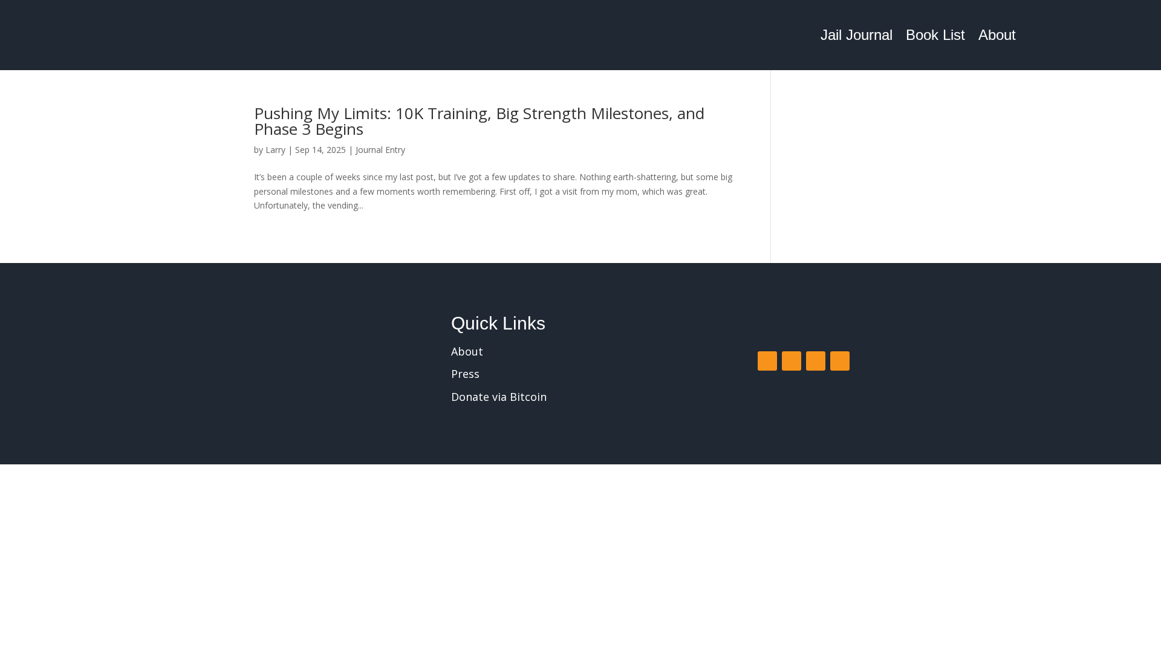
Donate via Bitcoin (499, 396)
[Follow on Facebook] (767, 361)
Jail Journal (857, 35)
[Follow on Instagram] (815, 361)
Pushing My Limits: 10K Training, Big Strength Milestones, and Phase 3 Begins (479, 121)
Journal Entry (380, 149)
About (997, 35)
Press (465, 373)
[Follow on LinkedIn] (840, 361)
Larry (275, 149)
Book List (935, 35)
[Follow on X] (791, 361)
